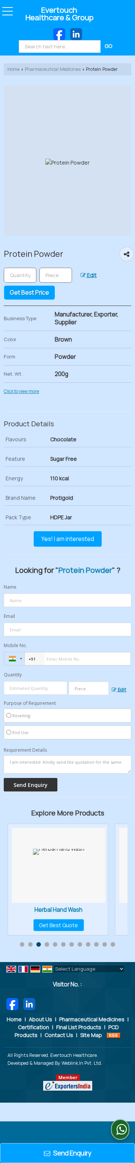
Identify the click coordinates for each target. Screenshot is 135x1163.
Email (9, 616)
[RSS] (113, 1035)
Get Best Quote (58, 925)
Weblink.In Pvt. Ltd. (82, 1063)
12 (113, 944)
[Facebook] (59, 33)
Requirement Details (25, 750)
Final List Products (78, 1027)
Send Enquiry (72, 1153)
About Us (40, 1019)
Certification (33, 1027)
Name (10, 587)
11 (104, 944)
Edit (91, 275)
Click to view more (21, 391)
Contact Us (59, 1035)
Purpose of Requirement (30, 703)
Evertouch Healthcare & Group (59, 13)
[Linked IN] (76, 33)
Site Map (91, 1035)
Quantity (13, 674)
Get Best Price (29, 293)
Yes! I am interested (67, 539)
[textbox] (60, 46)
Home (14, 69)
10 (96, 944)
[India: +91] (14, 658)
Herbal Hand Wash (58, 910)
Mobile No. (15, 645)
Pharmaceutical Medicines (53, 69)
